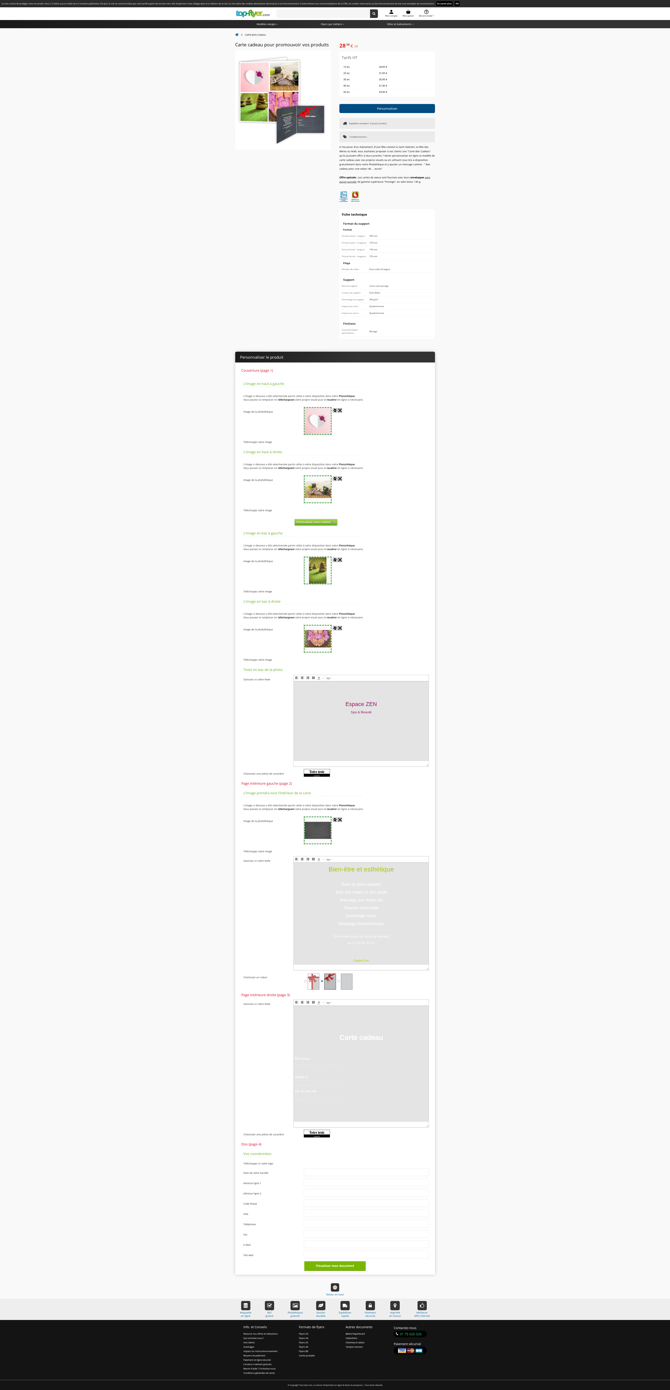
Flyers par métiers (332, 24)
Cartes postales (307, 1355)
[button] (296, 678)
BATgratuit (269, 1314)
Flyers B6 (303, 1351)
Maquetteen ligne (245, 1314)
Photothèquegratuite (295, 1314)
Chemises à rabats (355, 1342)
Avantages (248, 1346)
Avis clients (249, 1342)
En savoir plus (444, 3)
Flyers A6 (303, 1346)
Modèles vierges (266, 24)
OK (457, 3)
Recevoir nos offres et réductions (260, 1333)
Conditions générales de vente (259, 1373)
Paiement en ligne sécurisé (257, 1359)
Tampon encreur (354, 1346)
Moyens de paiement (254, 1355)
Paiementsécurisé (370, 1314)
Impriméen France (395, 1314)
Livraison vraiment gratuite (257, 1364)
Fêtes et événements (399, 24)
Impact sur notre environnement (260, 1351)
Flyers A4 (303, 1338)
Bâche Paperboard (355, 1333)
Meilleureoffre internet (422, 1314)
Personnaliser (387, 108)
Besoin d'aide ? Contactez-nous (259, 1368)
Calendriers (351, 1338)
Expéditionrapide (345, 1314)
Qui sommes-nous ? (253, 1338)
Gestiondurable (320, 1314)
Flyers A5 (303, 1342)
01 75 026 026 (411, 1334)
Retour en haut (335, 1294)
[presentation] (296, 678)
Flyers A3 (303, 1333)
